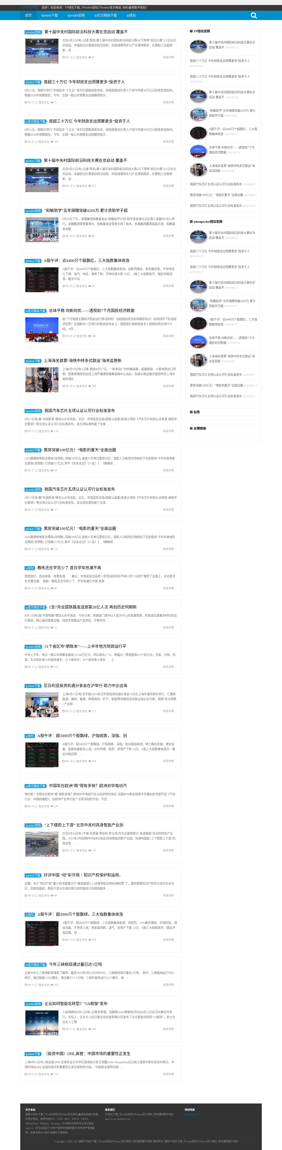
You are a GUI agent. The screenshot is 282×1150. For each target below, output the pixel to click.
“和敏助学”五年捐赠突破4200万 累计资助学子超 (86, 210)
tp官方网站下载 (106, 15)
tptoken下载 (49, 15)
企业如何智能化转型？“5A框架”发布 (76, 1004)
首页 (28, 15)
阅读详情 (168, 57)
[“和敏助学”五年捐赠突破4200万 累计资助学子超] (42, 230)
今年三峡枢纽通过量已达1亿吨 (75, 964)
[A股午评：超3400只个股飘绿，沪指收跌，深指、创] (42, 756)
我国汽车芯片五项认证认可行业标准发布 (79, 411)
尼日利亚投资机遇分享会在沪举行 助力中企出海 (85, 686)
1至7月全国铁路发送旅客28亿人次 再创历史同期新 (93, 607)
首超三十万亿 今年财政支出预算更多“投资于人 (84, 82)
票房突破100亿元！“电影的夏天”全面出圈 (80, 450)
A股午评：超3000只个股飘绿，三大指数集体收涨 (80, 914)
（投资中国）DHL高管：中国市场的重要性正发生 (87, 1054)
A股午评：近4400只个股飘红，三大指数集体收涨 (86, 260)
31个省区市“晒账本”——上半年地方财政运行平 (85, 646)
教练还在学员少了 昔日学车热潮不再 (69, 568)
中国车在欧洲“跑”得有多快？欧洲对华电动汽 (88, 786)
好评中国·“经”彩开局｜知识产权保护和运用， (83, 875)
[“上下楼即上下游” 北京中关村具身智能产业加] (42, 845)
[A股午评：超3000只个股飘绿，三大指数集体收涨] (42, 934)
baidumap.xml (192, 1114)
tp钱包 (131, 15)
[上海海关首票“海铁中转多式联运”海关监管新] (42, 380)
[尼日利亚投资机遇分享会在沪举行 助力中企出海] (42, 706)
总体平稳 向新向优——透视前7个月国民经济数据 (91, 310)
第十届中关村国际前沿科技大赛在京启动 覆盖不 (86, 32)
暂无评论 (82, 57)
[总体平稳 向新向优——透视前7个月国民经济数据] (42, 330)
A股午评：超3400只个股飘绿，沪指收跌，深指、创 (82, 736)
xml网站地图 (29, 7)
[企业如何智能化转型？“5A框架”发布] (42, 1024)
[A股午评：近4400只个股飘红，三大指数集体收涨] (42, 280)
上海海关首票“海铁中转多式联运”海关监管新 (83, 361)
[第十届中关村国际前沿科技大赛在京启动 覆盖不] (42, 52)
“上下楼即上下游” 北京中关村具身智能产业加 (83, 825)
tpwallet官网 (76, 15)
